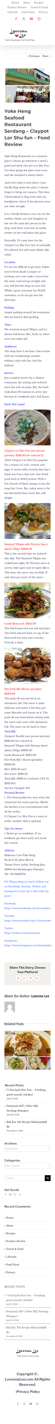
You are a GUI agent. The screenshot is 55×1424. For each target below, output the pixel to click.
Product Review (15, 1241)
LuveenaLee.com (19, 1379)
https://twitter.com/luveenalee (22, 933)
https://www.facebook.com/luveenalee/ (27, 908)
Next (45, 56)
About (9, 1225)
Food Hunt (12, 1264)
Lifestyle (11, 1256)
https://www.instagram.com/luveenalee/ (28, 945)
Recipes (10, 1233)
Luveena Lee (40, 995)
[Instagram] (15, 1194)
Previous (34, 56)
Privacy (10, 1272)
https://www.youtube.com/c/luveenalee (27, 920)
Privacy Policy (28, 1392)
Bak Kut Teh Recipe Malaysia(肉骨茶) (26, 1330)
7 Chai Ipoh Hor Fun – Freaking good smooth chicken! (25, 1298)
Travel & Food (14, 1249)
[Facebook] (5, 1194)
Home (10, 1217)
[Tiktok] (19, 1194)
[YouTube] (10, 1194)
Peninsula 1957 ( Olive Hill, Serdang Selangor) (27, 1314)
